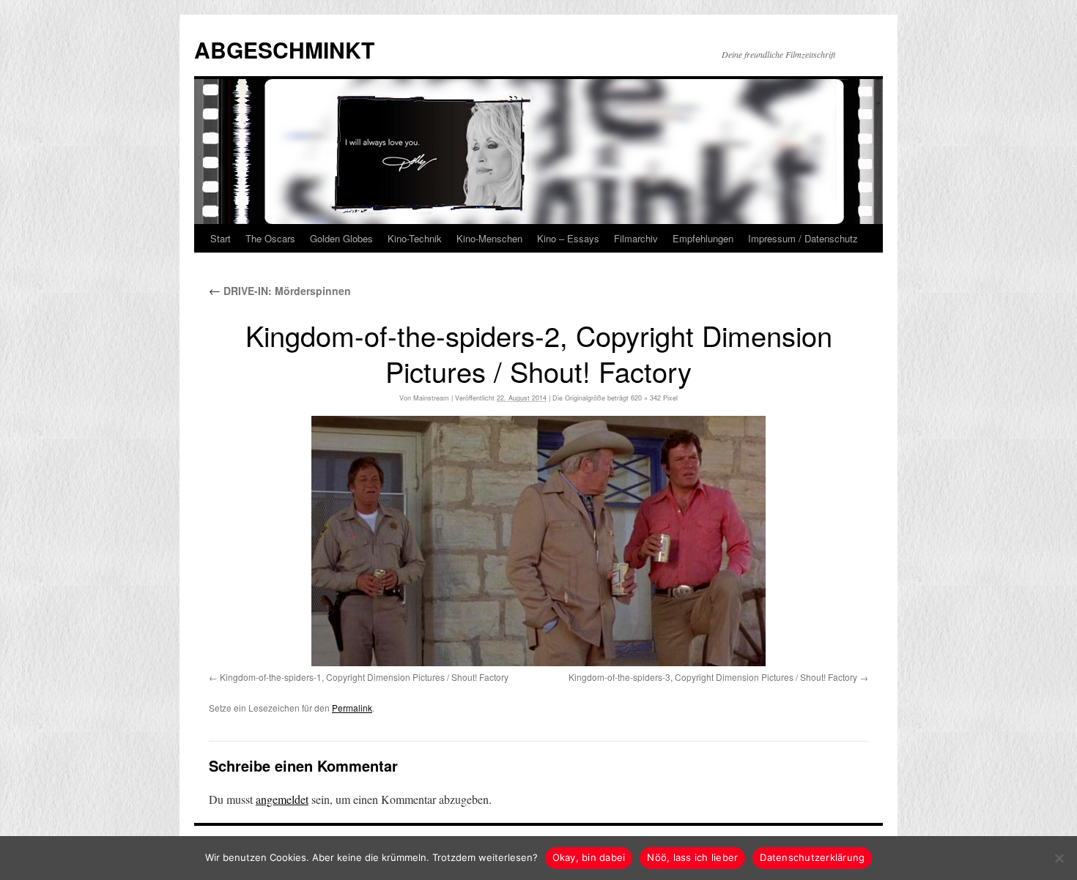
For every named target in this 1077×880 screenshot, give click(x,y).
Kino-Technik (415, 238)
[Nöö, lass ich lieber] (1058, 858)
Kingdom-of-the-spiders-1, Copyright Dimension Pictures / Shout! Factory (364, 677)
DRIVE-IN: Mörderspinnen (280, 290)
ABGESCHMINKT (284, 49)
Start (220, 238)
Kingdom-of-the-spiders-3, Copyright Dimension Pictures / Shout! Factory (713, 677)
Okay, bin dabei (589, 857)
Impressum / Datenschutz (803, 238)
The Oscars (270, 238)
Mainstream (431, 398)
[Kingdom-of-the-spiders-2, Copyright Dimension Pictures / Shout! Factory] (538, 541)
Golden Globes (341, 238)
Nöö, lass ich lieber (692, 857)
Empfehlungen (703, 238)
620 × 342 (646, 398)
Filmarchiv (636, 238)
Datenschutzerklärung (812, 857)
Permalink (352, 707)
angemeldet (282, 799)
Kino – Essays (568, 238)
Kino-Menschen (489, 238)
